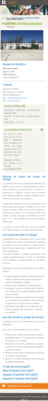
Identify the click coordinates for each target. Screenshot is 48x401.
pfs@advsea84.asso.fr (17, 97)
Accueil (12, 2)
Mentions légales (40, 396)
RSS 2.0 (24, 399)
